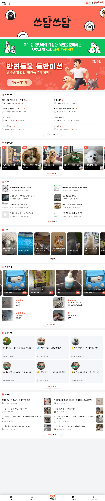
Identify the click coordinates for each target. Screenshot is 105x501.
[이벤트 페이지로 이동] (52, 47)
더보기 (51, 135)
